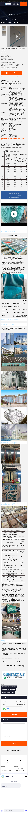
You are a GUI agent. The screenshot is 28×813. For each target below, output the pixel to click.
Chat (23, 4)
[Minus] (26, 776)
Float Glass (15, 19)
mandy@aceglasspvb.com (9, 1)
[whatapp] (4, 709)
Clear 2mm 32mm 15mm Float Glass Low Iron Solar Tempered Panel (20, 770)
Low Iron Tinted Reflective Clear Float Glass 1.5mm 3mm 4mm (7, 770)
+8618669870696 (22, 1)
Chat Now (14, 714)
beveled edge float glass (8, 692)
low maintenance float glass (9, 686)
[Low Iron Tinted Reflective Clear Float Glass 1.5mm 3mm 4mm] (7, 761)
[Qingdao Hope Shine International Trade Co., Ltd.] (8, 4)
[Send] (26, 810)
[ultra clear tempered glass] (14, 214)
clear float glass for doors (8, 689)
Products (8, 19)
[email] (8, 709)
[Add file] (2, 810)
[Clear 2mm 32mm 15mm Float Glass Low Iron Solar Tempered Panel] (20, 761)
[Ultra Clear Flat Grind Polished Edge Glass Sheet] (17, 36)
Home (2, 19)
